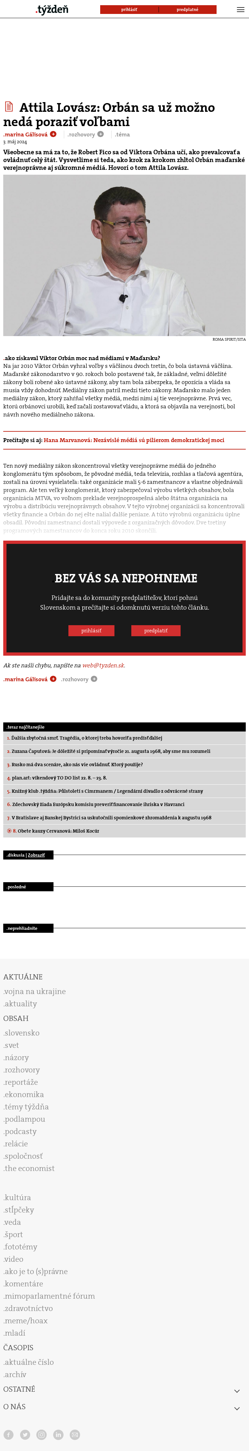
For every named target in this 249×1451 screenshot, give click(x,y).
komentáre (24, 1284)
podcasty (21, 1131)
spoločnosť (24, 1156)
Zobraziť (36, 855)
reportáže (21, 1082)
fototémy (21, 1247)
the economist (30, 1168)
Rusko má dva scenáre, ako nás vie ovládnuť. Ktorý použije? (75, 764)
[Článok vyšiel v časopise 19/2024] (10, 106)
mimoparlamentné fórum (50, 1296)
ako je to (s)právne (36, 1271)
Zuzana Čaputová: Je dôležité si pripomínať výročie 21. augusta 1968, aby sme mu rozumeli (108, 751)
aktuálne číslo (29, 1362)
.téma (122, 134)
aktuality (21, 1004)
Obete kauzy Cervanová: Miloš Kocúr (56, 831)
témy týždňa (27, 1107)
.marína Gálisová (26, 134)
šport (14, 1234)
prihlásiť (91, 630)
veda (13, 1222)
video (14, 1259)
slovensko (22, 1033)
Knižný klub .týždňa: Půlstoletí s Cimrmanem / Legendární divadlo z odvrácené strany (105, 791)
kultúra (18, 1197)
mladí (15, 1333)
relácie (16, 1144)
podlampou (25, 1119)
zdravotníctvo (29, 1308)
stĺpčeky (19, 1210)
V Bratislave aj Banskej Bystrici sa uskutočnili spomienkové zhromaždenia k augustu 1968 (109, 817)
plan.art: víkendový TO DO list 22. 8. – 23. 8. (57, 778)
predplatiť (156, 630)
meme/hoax (26, 1321)
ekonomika (24, 1094)
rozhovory (22, 1070)
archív (15, 1374)
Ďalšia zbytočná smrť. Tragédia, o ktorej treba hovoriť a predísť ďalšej (84, 738)
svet (12, 1045)
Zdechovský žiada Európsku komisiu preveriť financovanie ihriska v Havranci (95, 804)
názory (17, 1057)
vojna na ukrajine (35, 991)
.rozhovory (81, 134)
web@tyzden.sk (103, 665)
